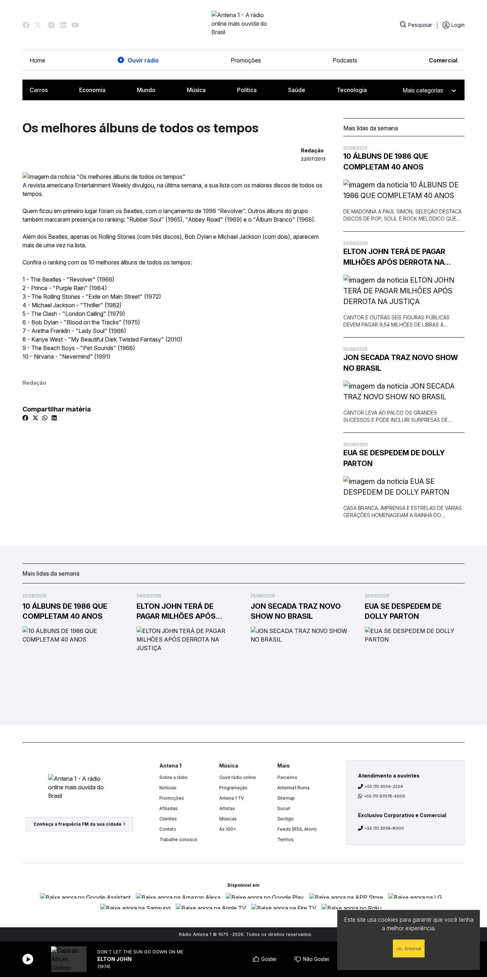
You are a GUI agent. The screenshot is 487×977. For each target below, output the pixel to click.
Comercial (443, 60)
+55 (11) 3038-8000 (384, 828)
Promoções (246, 60)
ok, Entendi (408, 948)
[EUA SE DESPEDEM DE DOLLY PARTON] (404, 486)
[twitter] (35, 418)
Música (196, 89)
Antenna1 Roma (293, 787)
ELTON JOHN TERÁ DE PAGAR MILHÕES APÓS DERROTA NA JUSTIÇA (394, 257)
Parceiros (287, 777)
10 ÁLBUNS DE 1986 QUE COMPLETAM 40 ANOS (385, 161)
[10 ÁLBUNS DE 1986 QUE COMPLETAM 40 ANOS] (404, 190)
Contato (167, 829)
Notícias (167, 787)
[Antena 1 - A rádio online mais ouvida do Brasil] (243, 25)
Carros (39, 89)
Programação (233, 787)
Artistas (227, 808)
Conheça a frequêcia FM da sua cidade (78, 824)
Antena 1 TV (231, 798)
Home (37, 60)
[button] (26, 25)
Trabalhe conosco (178, 839)
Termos (285, 839)
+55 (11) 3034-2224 (384, 786)
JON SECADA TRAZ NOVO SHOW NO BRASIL (400, 363)
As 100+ (227, 829)
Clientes (168, 818)
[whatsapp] (44, 418)
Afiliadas (168, 808)
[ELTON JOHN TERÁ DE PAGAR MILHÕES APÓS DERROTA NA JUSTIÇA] (404, 291)
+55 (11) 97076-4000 (384, 796)
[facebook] (25, 418)
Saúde (296, 89)
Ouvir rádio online (237, 777)
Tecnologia (352, 89)
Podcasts (345, 60)
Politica (247, 89)
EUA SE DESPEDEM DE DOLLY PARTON (394, 458)
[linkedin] (54, 418)
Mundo (146, 89)
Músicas (228, 818)
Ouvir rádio (143, 60)
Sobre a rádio (173, 777)
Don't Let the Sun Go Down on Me (140, 952)
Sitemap (286, 798)
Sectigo (285, 818)
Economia (92, 89)
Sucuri (283, 808)
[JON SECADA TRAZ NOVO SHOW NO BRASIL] (404, 391)
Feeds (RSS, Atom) (297, 829)
